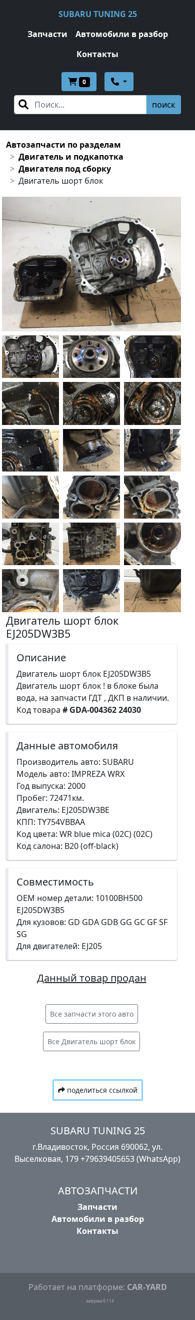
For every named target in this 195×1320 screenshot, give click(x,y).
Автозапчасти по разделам (63, 144)
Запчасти (48, 34)
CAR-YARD (147, 1286)
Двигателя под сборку (64, 168)
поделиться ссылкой (101, 1090)
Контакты (97, 54)
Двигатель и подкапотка (71, 156)
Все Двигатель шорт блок (92, 1041)
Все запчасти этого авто (92, 1014)
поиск (163, 104)
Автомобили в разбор (122, 34)
